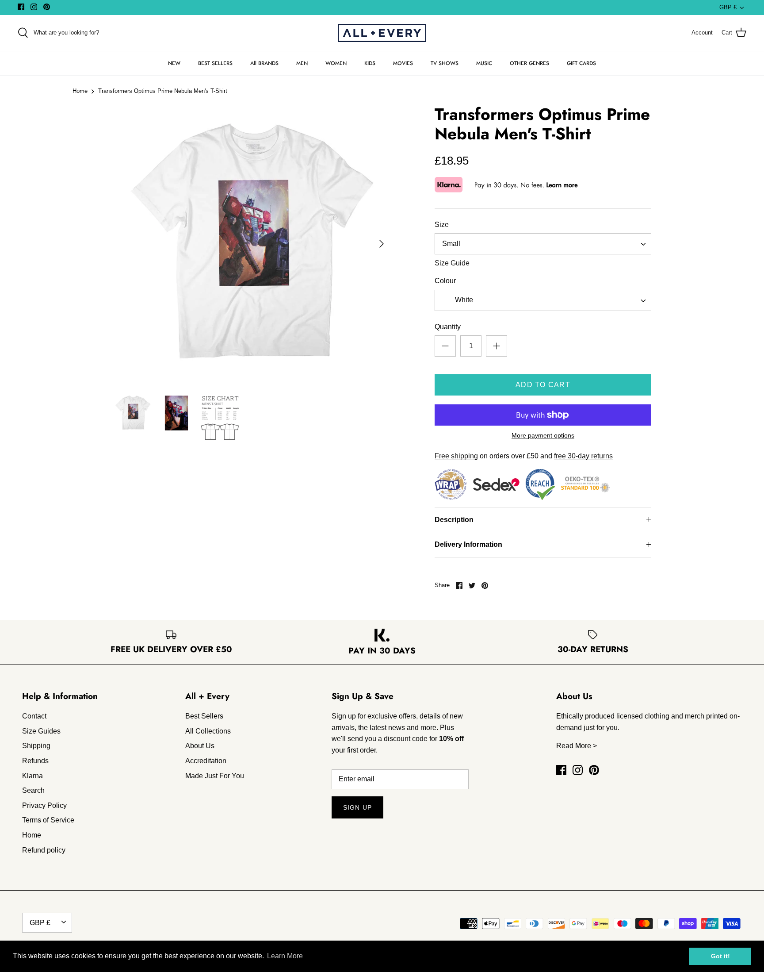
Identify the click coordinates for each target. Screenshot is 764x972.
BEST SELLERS (215, 63)
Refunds (35, 761)
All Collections (208, 731)
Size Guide (452, 263)
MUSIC (484, 63)
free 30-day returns (583, 456)
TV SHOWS (444, 63)
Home (80, 91)
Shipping (36, 745)
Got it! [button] (720, 956)
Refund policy (43, 850)
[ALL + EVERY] (382, 33)
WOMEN (336, 63)
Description (454, 519)
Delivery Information (468, 544)
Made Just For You (214, 776)
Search (33, 790)
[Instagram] (34, 7)
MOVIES (403, 63)
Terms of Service (48, 820)
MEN (302, 63)
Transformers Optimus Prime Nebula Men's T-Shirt (162, 91)
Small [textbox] (451, 243)
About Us (199, 745)
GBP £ (728, 7)
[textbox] (463, 300)
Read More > (576, 745)
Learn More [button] (285, 956)
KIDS (369, 63)
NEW (174, 63)
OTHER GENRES (529, 63)
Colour (445, 280)
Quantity (448, 326)
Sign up (357, 807)
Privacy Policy (44, 805)
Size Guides (41, 731)
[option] (252, 243)
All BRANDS (264, 63)
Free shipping (456, 456)
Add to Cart (543, 384)
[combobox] (543, 243)
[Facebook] (21, 7)
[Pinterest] (46, 7)
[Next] (381, 244)
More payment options (543, 435)
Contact (34, 716)
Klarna (32, 776)
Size (442, 224)
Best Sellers (204, 716)
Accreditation (205, 761)
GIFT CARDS (581, 63)
